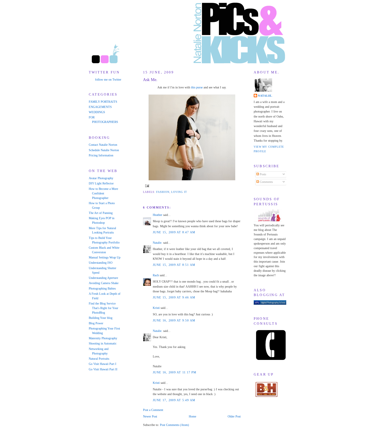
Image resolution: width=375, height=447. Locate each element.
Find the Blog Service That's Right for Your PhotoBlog (103, 308)
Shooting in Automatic (103, 343)
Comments (266, 182)
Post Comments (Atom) (174, 425)
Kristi (156, 308)
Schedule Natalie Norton (104, 150)
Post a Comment (153, 410)
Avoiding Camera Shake (103, 283)
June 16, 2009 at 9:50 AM (174, 320)
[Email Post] (146, 185)
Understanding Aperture (103, 278)
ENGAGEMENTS (100, 107)
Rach (156, 275)
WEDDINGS (97, 112)
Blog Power (96, 323)
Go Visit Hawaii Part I (102, 364)
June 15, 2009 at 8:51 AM (174, 265)
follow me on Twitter (108, 79)
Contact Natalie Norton (103, 144)
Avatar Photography (101, 178)
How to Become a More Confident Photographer (103, 193)
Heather (157, 215)
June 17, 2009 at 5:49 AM (174, 400)
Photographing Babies (102, 288)
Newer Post (150, 416)
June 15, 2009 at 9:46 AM (174, 297)
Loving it (179, 192)
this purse (197, 87)
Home (192, 416)
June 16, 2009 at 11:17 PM (174, 372)
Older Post (234, 416)
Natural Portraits (99, 358)
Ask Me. (150, 79)
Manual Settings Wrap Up (104, 257)
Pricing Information (101, 155)
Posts (262, 174)
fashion (162, 192)
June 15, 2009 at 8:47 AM (174, 232)
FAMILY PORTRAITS (103, 101)
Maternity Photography (103, 338)
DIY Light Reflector (101, 183)
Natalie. (157, 242)
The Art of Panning (101, 213)
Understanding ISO (100, 262)
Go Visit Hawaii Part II (103, 369)
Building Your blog (100, 318)
